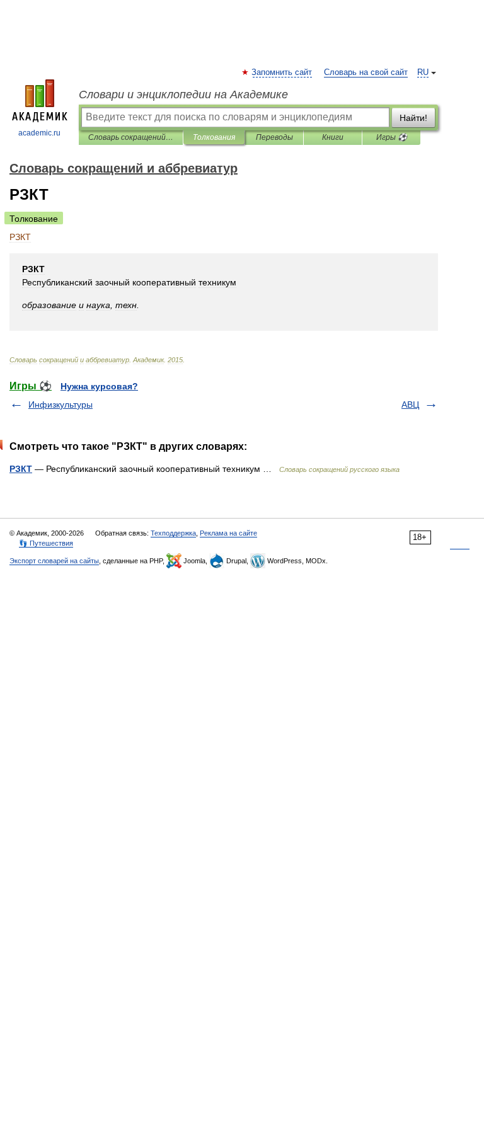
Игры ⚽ (391, 137)
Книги (332, 137)
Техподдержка (173, 533)
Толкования (214, 137)
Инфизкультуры (60, 404)
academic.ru (39, 133)
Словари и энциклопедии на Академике (183, 94)
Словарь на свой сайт (366, 72)
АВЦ (410, 404)
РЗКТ (20, 469)
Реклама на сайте (228, 533)
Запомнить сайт (282, 72)
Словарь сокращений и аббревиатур (130, 137)
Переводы (274, 137)
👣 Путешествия (46, 543)
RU (423, 72)
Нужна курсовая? (99, 386)
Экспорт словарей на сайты (54, 561)
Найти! (413, 118)
